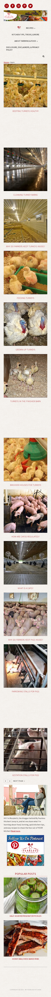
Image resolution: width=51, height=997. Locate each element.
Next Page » (19, 781)
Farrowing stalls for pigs (25, 691)
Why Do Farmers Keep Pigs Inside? (25, 639)
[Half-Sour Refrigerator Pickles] (25, 895)
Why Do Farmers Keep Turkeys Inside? (25, 246)
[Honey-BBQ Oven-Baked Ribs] (25, 938)
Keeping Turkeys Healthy (26, 111)
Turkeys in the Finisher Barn (25, 401)
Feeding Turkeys (25, 298)
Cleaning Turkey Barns (25, 194)
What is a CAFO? (25, 588)
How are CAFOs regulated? (25, 536)
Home (6, 62)
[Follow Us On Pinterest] (25, 867)
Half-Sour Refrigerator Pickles (25, 916)
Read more (15, 831)
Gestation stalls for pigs (25, 775)
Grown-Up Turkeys (25, 349)
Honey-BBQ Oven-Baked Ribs (25, 959)
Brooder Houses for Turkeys (25, 485)
